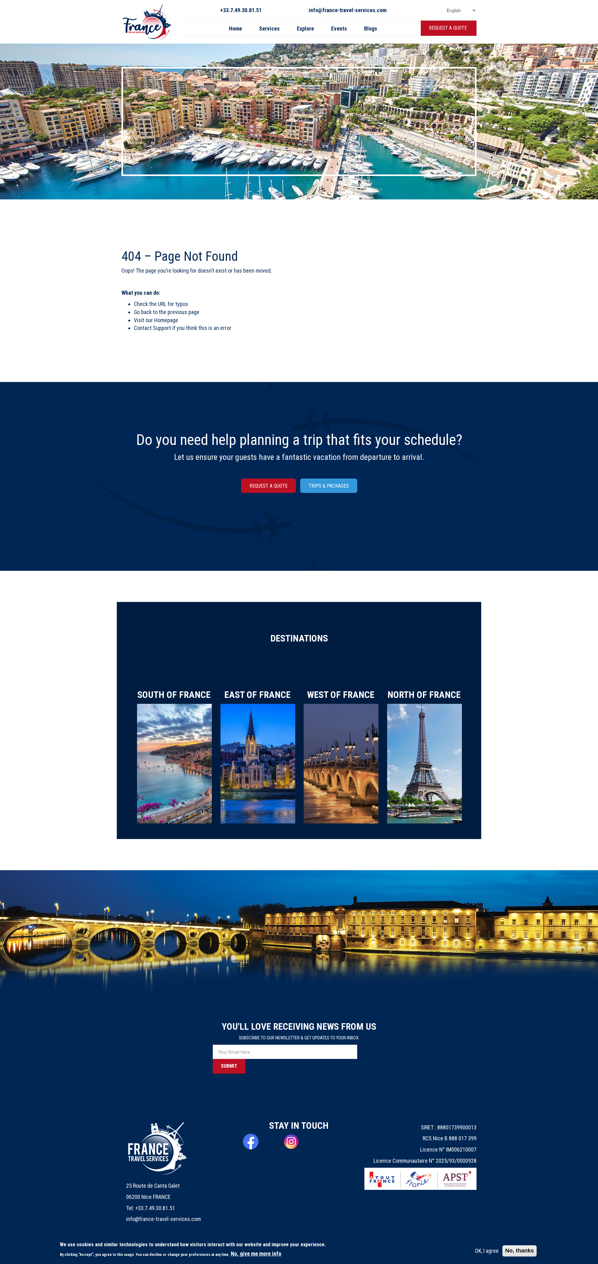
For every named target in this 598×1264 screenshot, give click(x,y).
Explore (305, 28)
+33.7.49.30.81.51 (241, 10)
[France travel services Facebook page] (258, 1141)
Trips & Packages (329, 486)
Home (235, 28)
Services (269, 28)
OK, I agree (487, 1250)
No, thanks (519, 1250)
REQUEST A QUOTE (448, 28)
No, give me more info (256, 1253)
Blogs (370, 28)
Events (339, 28)
